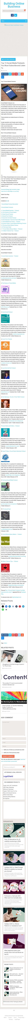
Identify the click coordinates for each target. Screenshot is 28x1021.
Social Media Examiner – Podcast (10, 256)
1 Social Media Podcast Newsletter (9, 204)
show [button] (7, 201)
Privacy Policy (21, 1017)
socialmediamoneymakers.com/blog (17, 556)
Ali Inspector (6, 798)
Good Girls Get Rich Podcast (9, 368)
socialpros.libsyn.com (6, 363)
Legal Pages (17, 1019)
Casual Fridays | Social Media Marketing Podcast (14, 451)
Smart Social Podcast (7, 312)
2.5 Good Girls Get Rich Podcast (8, 218)
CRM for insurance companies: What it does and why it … (16, 987)
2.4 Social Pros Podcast (7, 216)
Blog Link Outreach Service (9, 793)
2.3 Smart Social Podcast (7, 214)
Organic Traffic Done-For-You (10, 791)
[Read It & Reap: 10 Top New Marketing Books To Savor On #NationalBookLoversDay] (14, 698)
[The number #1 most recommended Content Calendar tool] (14, 677)
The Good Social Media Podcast (9, 480)
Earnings (11, 1019)
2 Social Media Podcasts (7, 207)
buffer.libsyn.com (5, 307)
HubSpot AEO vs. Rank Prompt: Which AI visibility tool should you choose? (13, 869)
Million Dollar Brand (8, 794)
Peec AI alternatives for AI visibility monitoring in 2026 (16, 969)
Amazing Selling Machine (9, 796)
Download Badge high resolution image (10, 189)
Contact (10, 1017)
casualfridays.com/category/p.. (12, 475)
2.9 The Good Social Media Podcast (9, 225)
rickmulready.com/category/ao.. (15, 421)
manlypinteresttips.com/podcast (16, 585)
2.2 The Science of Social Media (8, 212)
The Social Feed (6, 509)
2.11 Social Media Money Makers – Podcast (11, 229)
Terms (15, 1017)
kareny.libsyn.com (5, 392)
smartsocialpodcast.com (18, 334)
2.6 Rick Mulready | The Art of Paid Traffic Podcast (13, 219)
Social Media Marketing (9, 59)
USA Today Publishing (8, 787)
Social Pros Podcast (7, 339)
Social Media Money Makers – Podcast (12, 534)
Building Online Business (14, 5)
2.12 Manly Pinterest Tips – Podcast (10, 230)
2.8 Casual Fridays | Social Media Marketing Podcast (13, 223)
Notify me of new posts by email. (11, 752)
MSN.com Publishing (8, 789)
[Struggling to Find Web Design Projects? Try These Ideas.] (14, 656)
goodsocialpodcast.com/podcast (9, 504)
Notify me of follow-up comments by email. (14, 749)
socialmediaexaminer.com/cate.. (8, 278)
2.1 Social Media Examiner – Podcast (10, 210)
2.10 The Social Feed (6, 227)
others (5, 643)
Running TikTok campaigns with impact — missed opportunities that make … (16, 981)
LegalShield (8, 776)
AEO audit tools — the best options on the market (16, 974)
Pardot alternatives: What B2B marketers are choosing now (16, 993)
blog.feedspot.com (16, 597)
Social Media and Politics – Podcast (11, 426)
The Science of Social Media (9, 283)
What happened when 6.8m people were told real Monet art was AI (13, 952)
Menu (3, 21)
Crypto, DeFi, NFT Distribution (10, 785)
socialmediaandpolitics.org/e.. (12, 446)
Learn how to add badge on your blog (10, 191)
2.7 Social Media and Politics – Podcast (10, 221)
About (5, 1017)
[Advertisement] (14, 41)
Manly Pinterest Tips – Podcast (10, 561)
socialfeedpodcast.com (6, 529)
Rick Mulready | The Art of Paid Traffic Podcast (13, 397)
